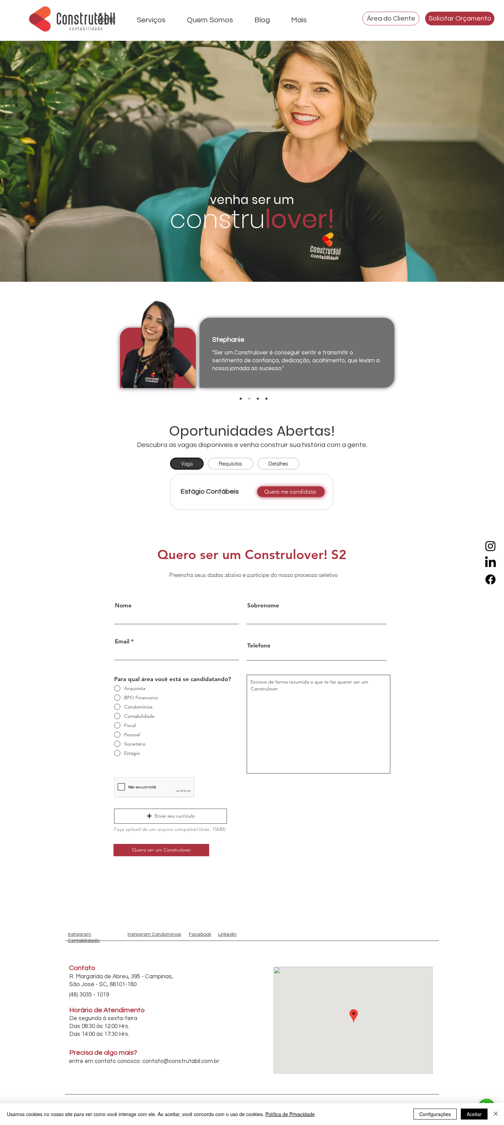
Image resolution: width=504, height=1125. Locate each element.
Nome (123, 605)
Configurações (435, 1114)
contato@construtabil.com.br (180, 1061)
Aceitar (474, 1114)
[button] (170, 816)
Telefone (259, 646)
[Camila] (258, 399)
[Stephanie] (249, 399)
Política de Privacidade (290, 1114)
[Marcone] (241, 399)
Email (122, 641)
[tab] (187, 464)
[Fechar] (496, 1114)
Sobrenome (263, 605)
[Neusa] (266, 399)
